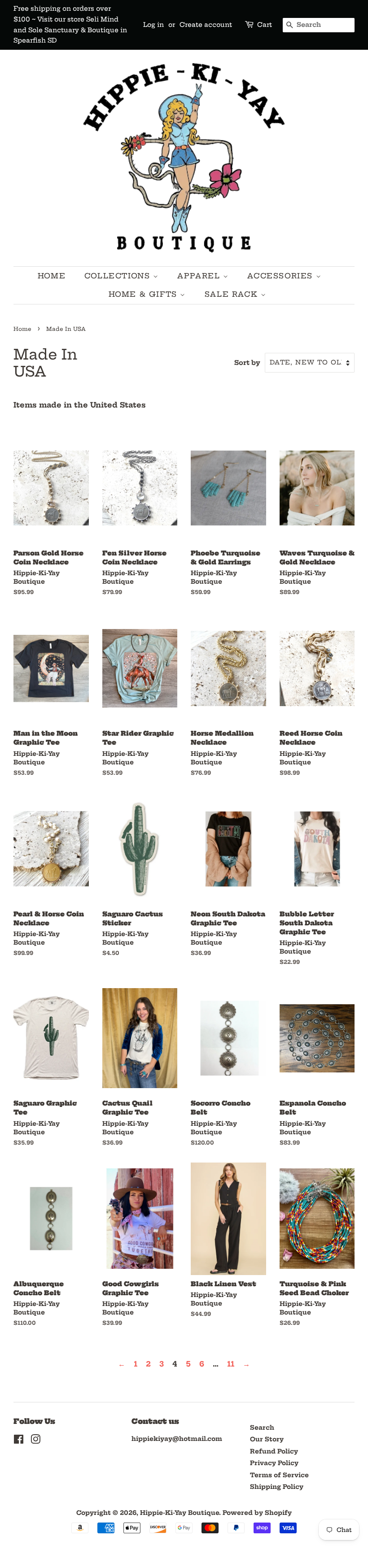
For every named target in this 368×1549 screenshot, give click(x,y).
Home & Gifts (144, 294)
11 (230, 1363)
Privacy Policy (274, 1463)
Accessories (281, 275)
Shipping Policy (276, 1487)
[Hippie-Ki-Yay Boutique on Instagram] (35, 1441)
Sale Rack (233, 294)
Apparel (200, 275)
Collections (118, 275)
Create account (206, 25)
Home (52, 275)
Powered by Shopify (257, 1513)
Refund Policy (274, 1451)
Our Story (267, 1439)
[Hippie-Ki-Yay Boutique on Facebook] (18, 1441)
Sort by (247, 363)
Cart (264, 25)
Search (262, 1428)
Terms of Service (279, 1475)
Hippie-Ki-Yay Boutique (179, 1513)
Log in (153, 25)
